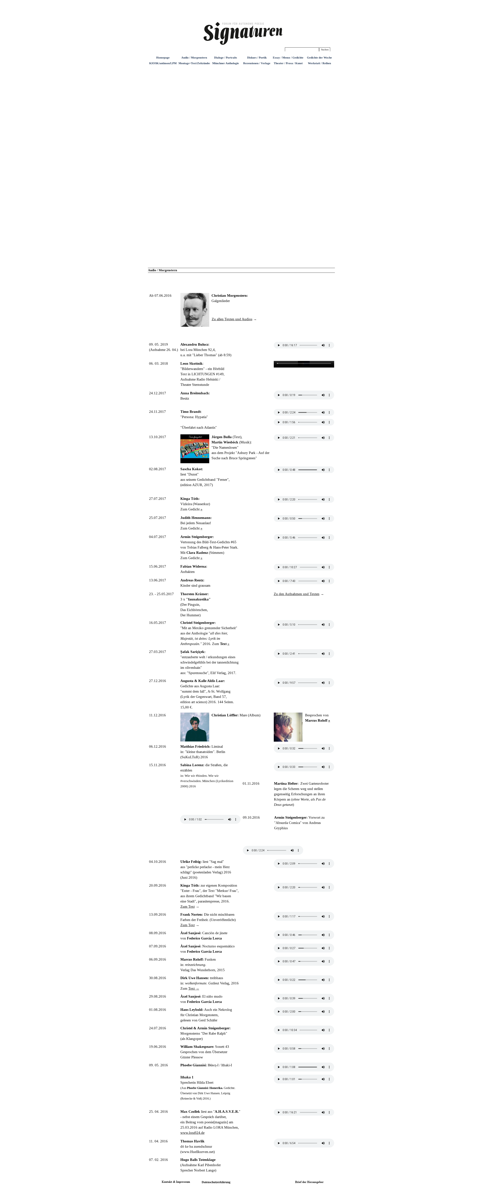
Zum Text (187, 907)
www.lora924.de (192, 1133)
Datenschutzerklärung (216, 1182)
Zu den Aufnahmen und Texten (296, 594)
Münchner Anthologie (225, 63)
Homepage (163, 57)
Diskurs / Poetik (257, 57)
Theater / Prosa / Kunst (288, 63)
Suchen (325, 49)
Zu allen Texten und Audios (232, 319)
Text (193, 988)
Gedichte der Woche (319, 57)
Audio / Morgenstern (194, 57)
